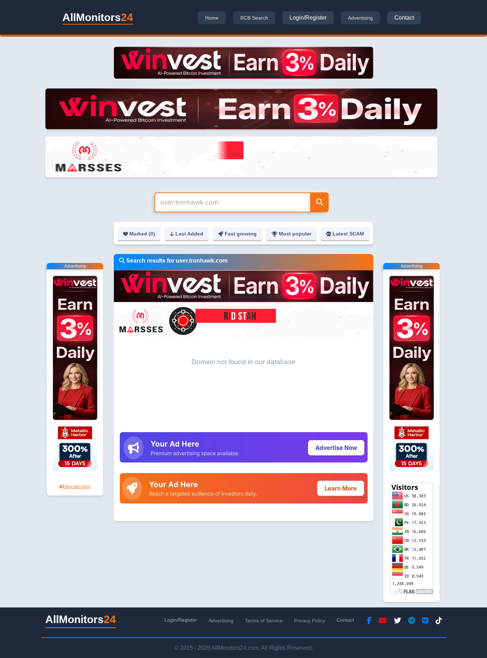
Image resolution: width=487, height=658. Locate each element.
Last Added (189, 234)
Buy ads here (77, 486)
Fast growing (241, 234)
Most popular (295, 234)
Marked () (142, 234)
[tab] (212, 17)
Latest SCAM (348, 234)
